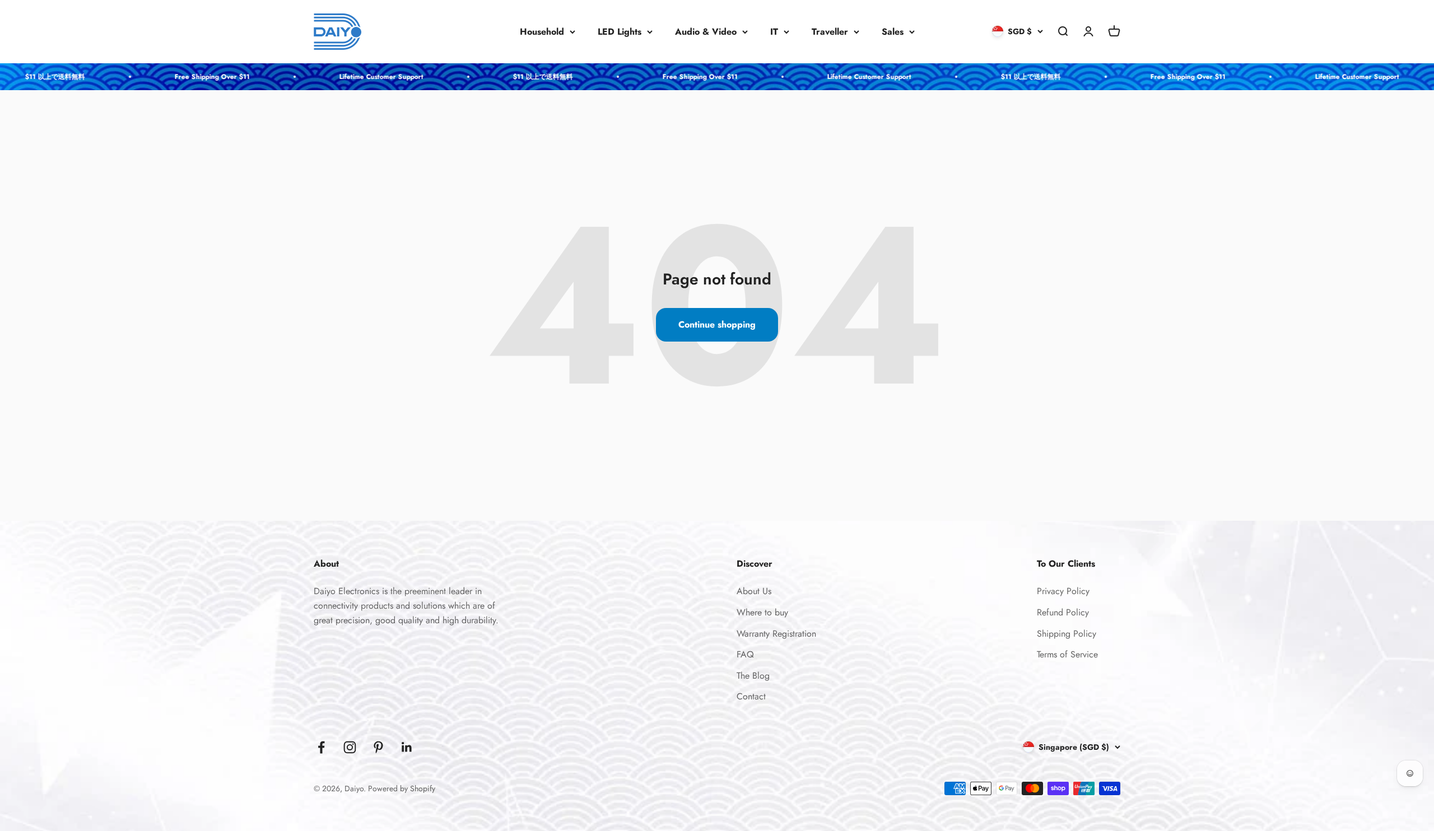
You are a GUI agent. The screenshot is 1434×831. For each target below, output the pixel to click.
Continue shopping (717, 324)
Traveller (830, 31)
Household (542, 31)
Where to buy (762, 612)
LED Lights (619, 31)
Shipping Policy (1066, 633)
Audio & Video (706, 31)
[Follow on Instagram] (349, 747)
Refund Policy (1063, 612)
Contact (751, 696)
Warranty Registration (776, 633)
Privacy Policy (1063, 591)
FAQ (745, 654)
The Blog (753, 675)
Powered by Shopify (401, 788)
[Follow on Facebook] (321, 747)
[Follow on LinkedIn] (407, 747)
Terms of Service (1067, 654)
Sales (893, 31)
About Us (754, 591)
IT (774, 31)
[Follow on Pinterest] (378, 747)
